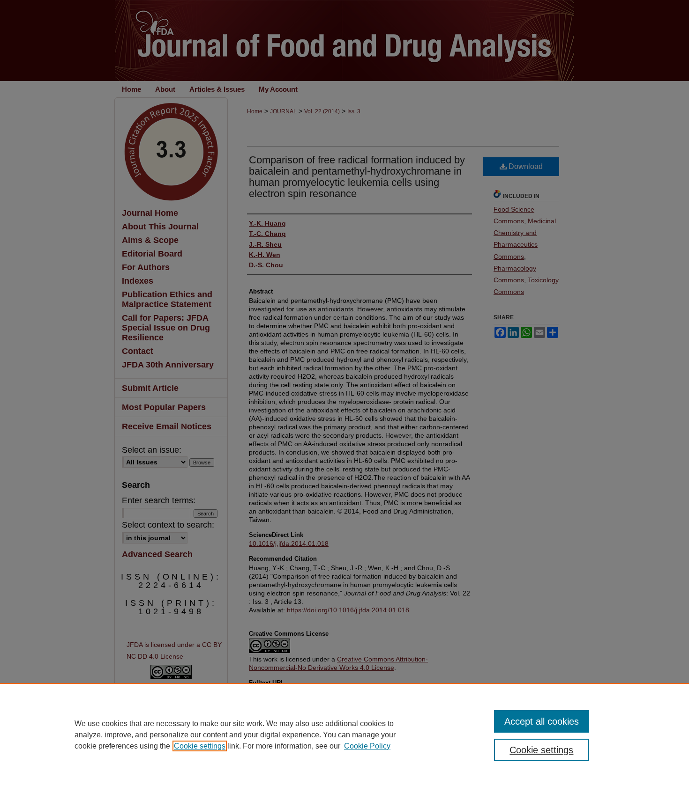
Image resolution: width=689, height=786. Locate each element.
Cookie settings (199, 746)
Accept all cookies (541, 721)
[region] (344, 734)
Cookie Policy (367, 746)
